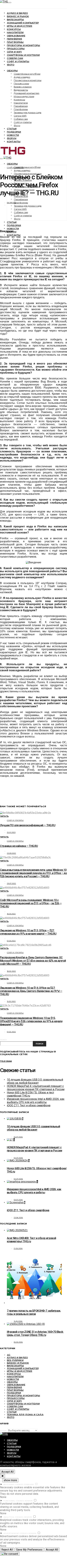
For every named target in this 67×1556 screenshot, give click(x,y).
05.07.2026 (18, 1137)
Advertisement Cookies (15, 1533)
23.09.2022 (11, 853)
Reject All (7, 1549)
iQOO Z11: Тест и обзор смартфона (28, 1105)
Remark (29, 1501)
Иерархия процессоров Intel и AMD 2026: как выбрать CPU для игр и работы (35, 1100)
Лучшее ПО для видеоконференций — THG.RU (27, 825)
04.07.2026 (18, 1158)
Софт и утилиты (18, 61)
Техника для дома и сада (27, 112)
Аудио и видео (17, 13)
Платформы (15, 42)
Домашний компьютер (23, 22)
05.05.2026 (18, 1342)
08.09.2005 (11, 203)
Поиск (3, 1040)
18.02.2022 (11, 971)
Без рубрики (15, 1360)
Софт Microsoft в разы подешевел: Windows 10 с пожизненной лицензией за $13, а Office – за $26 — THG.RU (31, 903)
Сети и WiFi (14, 51)
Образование (16, 35)
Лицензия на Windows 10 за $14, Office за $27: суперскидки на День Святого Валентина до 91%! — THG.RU (31, 991)
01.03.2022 (11, 941)
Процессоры (16, 48)
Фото (10, 64)
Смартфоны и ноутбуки (23, 55)
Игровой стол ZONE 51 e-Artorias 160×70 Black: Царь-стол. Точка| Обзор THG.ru (35, 1333)
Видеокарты (15, 19)
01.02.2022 (11, 1032)
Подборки (14, 131)
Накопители (15, 32)
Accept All (7, 1471)
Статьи (11, 128)
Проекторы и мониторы (23, 45)
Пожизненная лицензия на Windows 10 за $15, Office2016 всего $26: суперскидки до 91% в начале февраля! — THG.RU (31, 1021)
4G (8, 1354)
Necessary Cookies (13, 1484)
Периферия (14, 39)
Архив (3, 1431)
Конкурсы (14, 29)
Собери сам (15, 58)
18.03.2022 (11, 914)
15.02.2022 (11, 1001)
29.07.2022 (11, 883)
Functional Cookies (13, 1501)
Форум (11, 138)
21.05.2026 (18, 1248)
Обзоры (12, 70)
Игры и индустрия (19, 26)
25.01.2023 (11, 832)
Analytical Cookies (13, 1517)
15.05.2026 (18, 1321)
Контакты (13, 141)
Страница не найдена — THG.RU (19, 846)
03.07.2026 (18, 1200)
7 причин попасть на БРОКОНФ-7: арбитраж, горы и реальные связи (34, 1312)
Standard (29, 1484)
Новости (13, 135)
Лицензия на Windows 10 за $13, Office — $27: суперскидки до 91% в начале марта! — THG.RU (28, 932)
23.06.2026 (18, 1217)
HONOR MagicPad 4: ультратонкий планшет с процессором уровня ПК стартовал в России (35, 1087)
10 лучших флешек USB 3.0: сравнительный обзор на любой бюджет (35, 1081)
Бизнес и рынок (18, 16)
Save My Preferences (29, 1549)
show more (10, 1480)
